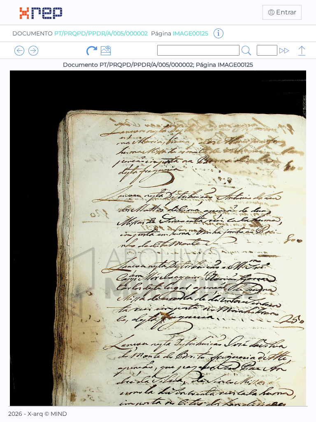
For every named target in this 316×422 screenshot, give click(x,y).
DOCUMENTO (80, 33)
